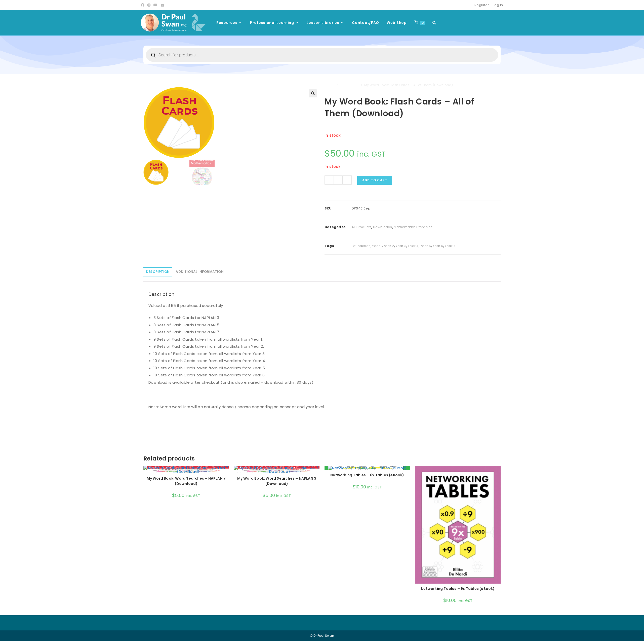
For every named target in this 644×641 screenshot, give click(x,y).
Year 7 (450, 245)
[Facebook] (143, 5)
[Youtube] (155, 5)
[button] (313, 93)
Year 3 (401, 245)
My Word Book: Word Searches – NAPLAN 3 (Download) (276, 481)
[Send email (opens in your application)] (162, 5)
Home (330, 85)
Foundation (361, 245)
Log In (498, 5)
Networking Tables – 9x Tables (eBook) (458, 588)
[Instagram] (149, 5)
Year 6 (437, 245)
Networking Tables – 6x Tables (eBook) (367, 475)
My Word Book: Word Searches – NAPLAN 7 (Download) (186, 481)
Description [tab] (158, 271)
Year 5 (425, 245)
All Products (349, 85)
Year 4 (413, 245)
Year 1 (377, 245)
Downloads (382, 227)
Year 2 (388, 245)
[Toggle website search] (434, 22)
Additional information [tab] (199, 271)
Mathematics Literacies (413, 227)
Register (481, 5)
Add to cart (374, 180)
